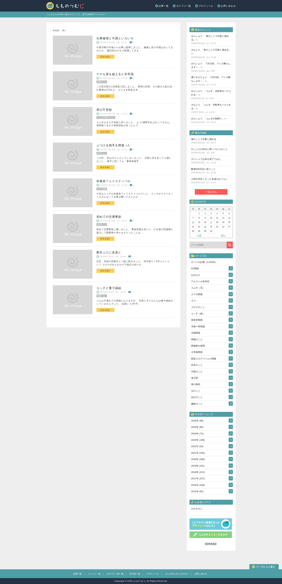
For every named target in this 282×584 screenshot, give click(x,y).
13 (229, 218)
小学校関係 (197, 352)
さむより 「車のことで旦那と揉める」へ (211, 53)
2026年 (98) (197, 420)
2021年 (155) (198, 453)
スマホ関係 (197, 294)
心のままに (197, 508)
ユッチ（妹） (198, 313)
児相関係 (195, 333)
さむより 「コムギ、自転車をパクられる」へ (211, 108)
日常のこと (197, 365)
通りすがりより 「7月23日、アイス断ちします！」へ (210, 81)
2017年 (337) (198, 478)
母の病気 (195, 384)
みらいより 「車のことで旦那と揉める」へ (210, 40)
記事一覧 (164, 6)
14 (193, 222)
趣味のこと (197, 403)
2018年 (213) (198, 472)
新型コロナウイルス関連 (203, 358)
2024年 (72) (197, 433)
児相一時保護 (198, 326)
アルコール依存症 (200, 281)
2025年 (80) (197, 427)
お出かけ (195, 275)
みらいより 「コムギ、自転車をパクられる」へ (211, 95)
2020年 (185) (198, 459)
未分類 (194, 378)
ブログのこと (198, 307)
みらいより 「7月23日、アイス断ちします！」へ (210, 67)
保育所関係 (197, 320)
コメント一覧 (94, 574)
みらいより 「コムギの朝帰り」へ (209, 120)
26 (223, 227)
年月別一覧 (135, 574)
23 (205, 227)
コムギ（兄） (198, 287)
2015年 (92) (197, 491)
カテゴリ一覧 (183, 6)
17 (211, 222)
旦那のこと (197, 371)
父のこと (195, 390)
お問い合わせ (228, 6)
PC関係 (195, 268)
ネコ (193, 300)
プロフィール (206, 6)
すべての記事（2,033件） (204, 262)
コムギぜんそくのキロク (176, 574)
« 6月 (199, 235)
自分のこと (197, 397)
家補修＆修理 (198, 345)
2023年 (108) (198, 440)
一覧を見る (211, 192)
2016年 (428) (198, 485)
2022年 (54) (197, 446)
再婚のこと (197, 339)
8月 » (223, 235)
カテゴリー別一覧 (115, 574)
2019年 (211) (197, 465)
